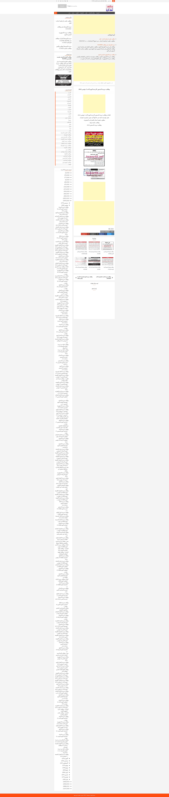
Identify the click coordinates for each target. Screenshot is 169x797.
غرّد (109, 233)
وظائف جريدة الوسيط (66, 145)
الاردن (69, 92)
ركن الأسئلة (107, 231)
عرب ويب (76, 795)
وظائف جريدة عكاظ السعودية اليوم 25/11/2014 (63, 503)
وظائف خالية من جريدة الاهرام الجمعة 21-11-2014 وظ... (62, 750)
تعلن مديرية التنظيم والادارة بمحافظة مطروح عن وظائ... (62, 469)
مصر (69, 12)
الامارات (69, 94)
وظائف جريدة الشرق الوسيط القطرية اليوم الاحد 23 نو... (62, 696)
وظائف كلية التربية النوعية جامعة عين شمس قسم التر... (62, 534)
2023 (68, 179)
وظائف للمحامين (67, 160)
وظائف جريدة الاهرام (66, 139)
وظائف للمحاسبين (67, 158)
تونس (69, 116)
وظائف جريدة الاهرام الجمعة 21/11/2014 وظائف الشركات (61, 745)
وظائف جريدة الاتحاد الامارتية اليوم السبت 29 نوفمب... (62, 326)
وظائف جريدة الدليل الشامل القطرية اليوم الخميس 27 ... (61, 396)
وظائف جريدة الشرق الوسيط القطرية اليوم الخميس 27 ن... (62, 402)
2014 (68, 200)
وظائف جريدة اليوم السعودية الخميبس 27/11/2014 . (63, 368)
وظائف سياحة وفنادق (66, 151)
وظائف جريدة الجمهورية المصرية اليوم (106, 54)
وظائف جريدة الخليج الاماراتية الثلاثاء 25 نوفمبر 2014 (62, 557)
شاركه (101, 233)
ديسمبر (66, 203)
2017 (68, 193)
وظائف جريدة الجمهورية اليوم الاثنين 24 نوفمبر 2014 (62, 658)
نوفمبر (66, 205)
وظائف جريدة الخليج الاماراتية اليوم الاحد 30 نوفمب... (62, 286)
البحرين (69, 96)
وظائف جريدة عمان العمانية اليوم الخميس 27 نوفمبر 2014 (62, 387)
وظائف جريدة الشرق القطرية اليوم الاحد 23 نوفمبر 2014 (62, 702)
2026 (68, 173)
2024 (68, 177)
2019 (68, 189)
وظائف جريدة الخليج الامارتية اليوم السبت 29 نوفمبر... (62, 331)
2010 (68, 788)
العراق (69, 105)
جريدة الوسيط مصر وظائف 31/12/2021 (106, 44)
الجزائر (69, 99)
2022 (68, 182)
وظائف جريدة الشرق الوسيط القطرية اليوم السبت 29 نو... (62, 292)
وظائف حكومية (67, 147)
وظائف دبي (68, 149)
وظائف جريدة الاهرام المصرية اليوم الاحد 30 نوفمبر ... (62, 281)
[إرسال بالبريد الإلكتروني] (113, 229)
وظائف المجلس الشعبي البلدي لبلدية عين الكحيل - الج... (62, 487)
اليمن (70, 113)
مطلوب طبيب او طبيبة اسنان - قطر (107, 38)
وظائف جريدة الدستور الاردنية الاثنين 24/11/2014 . (61, 599)
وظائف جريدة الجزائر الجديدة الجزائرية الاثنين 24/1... (62, 590)
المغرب (69, 109)
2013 (68, 781)
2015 (68, 198)
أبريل (66, 772)
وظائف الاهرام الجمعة (66, 132)
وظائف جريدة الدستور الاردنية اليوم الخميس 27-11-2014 (62, 362)
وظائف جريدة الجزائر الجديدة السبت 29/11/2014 (63, 312)
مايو (67, 770)
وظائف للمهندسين (67, 162)
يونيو (66, 767)
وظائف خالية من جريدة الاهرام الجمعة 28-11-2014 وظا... (62, 346)
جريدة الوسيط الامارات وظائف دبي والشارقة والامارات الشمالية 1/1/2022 (63, 40)
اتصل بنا (102, 231)
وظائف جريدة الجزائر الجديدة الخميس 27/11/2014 (63, 357)
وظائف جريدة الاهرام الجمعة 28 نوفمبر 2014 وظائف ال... (61, 340)
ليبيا (70, 128)
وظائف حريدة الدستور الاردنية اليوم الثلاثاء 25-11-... (62, 508)
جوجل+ (83, 233)
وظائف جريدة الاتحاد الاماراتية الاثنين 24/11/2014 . (63, 644)
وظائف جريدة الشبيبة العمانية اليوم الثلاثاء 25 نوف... (62, 525)
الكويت (77, 12)
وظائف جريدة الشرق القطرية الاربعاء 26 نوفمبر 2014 (62, 440)
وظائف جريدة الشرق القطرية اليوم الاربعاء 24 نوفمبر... (62, 617)
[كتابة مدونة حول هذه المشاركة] (111, 229)
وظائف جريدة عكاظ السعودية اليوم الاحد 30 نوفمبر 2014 (62, 238)
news (70, 164)
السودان (69, 103)
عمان (73, 12)
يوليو (66, 765)
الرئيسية (97, 12)
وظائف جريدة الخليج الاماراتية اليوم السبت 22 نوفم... (62, 731)
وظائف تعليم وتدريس (66, 137)
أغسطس (65, 763)
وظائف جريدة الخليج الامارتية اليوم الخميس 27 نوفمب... (62, 422)
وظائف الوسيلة (67, 135)
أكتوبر (66, 758)
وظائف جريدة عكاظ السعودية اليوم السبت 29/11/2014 (62, 321)
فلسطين (69, 122)
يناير (67, 779)
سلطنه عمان (68, 118)
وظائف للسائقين (67, 156)
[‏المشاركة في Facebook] (109, 229)
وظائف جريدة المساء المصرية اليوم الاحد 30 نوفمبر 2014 (62, 209)
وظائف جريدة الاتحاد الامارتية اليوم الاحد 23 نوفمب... (62, 718)
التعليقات (94, 234)
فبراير (66, 777)
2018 (68, 191)
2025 (68, 175)
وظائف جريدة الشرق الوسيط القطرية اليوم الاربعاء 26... (62, 445)
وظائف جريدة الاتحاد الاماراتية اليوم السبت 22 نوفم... (62, 736)
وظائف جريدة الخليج (66, 143)
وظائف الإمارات (92, 12)
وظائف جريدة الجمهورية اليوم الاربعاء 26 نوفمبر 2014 (62, 474)
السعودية (82, 12)
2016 (68, 196)
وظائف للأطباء (67, 154)
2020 (68, 186)
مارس (66, 774)
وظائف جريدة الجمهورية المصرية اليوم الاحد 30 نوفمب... (62, 272)
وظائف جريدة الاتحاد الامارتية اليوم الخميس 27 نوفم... (62, 431)
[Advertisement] (94, 24)
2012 (68, 784)
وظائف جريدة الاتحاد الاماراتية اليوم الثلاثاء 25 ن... (62, 584)
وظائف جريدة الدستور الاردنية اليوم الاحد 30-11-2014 (62, 232)
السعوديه (69, 101)
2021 (68, 184)
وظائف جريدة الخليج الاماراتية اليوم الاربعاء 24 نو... (62, 649)
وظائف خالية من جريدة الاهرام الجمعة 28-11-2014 (62, 351)
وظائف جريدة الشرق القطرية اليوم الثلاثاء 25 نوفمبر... (62, 570)
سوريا (69, 120)
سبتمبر (66, 760)
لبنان (70, 126)
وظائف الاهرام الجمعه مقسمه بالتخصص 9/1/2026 (64, 58)
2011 (68, 786)
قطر (86, 12)
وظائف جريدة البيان (66, 141)
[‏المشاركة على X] (110, 229)
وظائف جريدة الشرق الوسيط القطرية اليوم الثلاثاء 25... (62, 575)
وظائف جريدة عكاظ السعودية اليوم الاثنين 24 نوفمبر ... (62, 604)
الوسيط (69, 111)
